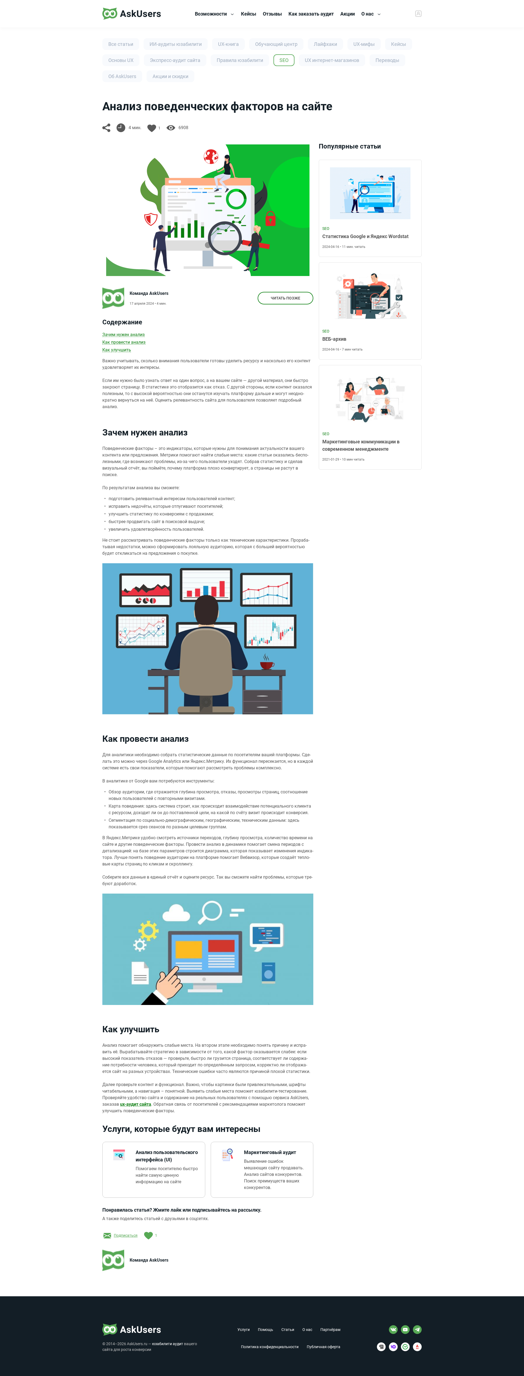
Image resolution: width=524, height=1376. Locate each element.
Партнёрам (330, 1329)
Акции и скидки (170, 76)
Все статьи (120, 44)
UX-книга (228, 44)
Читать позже (285, 298)
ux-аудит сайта (135, 1104)
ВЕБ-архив (334, 339)
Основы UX (120, 60)
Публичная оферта (323, 1347)
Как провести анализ (123, 342)
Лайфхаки (325, 44)
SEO (283, 60)
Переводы (387, 60)
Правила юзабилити (240, 60)
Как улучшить (116, 349)
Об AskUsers (122, 76)
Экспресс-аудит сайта (175, 60)
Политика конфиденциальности (270, 1347)
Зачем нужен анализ (123, 334)
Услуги (243, 1329)
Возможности (211, 14)
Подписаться (126, 1235)
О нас (368, 14)
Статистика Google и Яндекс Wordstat (365, 236)
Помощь (265, 1329)
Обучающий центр (276, 44)
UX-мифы (364, 44)
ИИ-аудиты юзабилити (176, 44)
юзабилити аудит (167, 1344)
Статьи (287, 1329)
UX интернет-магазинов (332, 60)
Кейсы (398, 44)
